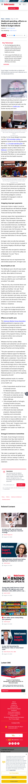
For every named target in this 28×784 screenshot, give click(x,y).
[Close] (26, 754)
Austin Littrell (7, 593)
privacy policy (7, 489)
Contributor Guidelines (14, 714)
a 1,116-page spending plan (14, 143)
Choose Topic (12, 8)
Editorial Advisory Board (14, 709)
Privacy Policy (14, 715)
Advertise (14, 703)
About (14, 702)
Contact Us (14, 705)
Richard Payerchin (8, 534)
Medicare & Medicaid (16, 497)
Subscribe (20, 484)
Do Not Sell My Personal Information (14, 717)
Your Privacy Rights (14, 719)
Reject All (14, 777)
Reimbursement (6, 499)
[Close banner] (26, 2)
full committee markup (14, 139)
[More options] (26, 35)
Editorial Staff (14, 707)
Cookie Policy (12, 770)
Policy (3, 497)
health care (16, 106)
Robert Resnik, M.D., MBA (10, 651)
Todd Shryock (7, 563)
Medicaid (4, 150)
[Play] (7, 35)
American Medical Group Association (15, 321)
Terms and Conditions (14, 712)
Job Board (14, 710)
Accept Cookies (14, 781)
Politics (8, 497)
